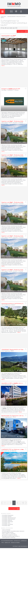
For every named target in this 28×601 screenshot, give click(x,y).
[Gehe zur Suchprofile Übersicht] (11, 11)
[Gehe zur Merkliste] (16, 11)
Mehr (3, 65)
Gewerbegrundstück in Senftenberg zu (14, 303)
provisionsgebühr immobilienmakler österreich (13, 531)
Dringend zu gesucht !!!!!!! (10, 88)
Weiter (26, 133)
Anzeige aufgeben (15, 542)
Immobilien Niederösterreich (9, 517)
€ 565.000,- (22, 324)
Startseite (3, 16)
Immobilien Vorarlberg (7, 524)
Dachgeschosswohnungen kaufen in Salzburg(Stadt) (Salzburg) (11, 537)
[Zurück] (2, 503)
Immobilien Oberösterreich (8, 519)
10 (23, 503)
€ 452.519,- (22, 291)
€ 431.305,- (22, 223)
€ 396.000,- (22, 370)
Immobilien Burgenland (7, 515)
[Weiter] (26, 503)
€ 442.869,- (22, 142)
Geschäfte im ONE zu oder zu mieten (14, 383)
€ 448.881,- (22, 176)
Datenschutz (17, 540)
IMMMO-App (7, 542)
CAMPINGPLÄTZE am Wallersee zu (13, 449)
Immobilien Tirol (6, 523)
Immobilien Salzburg (7, 520)
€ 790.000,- (22, 437)
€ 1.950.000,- (21, 56)
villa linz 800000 (6, 529)
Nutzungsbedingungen (7, 540)
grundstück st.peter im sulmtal (9, 535)
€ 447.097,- (22, 257)
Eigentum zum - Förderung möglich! (13, 121)
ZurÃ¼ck (2, 133)
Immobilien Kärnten (6, 516)
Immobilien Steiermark (7, 521)
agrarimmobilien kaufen (7, 532)
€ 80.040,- (22, 470)
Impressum (24, 540)
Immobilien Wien (6, 525)
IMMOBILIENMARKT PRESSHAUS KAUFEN (16, 16)
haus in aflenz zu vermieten (8, 533)
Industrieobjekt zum (8, 35)
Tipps (2, 542)
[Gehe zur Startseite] (14, 6)
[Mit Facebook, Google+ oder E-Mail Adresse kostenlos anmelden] (21, 11)
